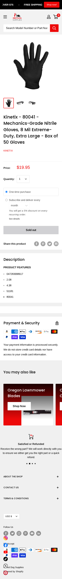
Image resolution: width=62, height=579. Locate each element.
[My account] (48, 17)
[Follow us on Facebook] (5, 533)
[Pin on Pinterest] (43, 243)
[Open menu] (5, 16)
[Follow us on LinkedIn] (38, 533)
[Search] (54, 28)
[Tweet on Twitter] (49, 243)
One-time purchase (20, 191)
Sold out (31, 230)
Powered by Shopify (13, 571)
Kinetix (8, 150)
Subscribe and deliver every (25, 199)
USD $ (8, 516)
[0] (56, 17)
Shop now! (52, 4)
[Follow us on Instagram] (19, 533)
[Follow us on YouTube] (32, 533)
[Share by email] (56, 243)
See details (14, 219)
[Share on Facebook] (36, 243)
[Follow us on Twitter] (12, 533)
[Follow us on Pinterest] (25, 533)
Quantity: (9, 178)
